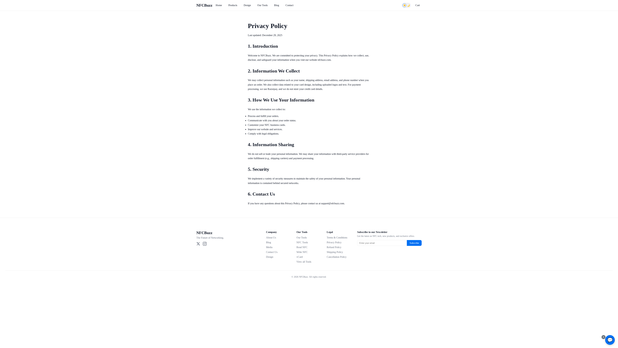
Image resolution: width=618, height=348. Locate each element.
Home (219, 5)
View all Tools (303, 261)
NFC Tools (302, 242)
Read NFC (302, 247)
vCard (299, 257)
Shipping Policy (335, 252)
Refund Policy (334, 247)
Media (269, 247)
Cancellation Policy (336, 257)
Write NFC (302, 252)
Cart (417, 5)
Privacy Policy (334, 242)
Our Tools (262, 5)
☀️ (404, 5)
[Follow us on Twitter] (198, 244)
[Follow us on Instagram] (205, 244)
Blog (276, 5)
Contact (289, 5)
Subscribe (414, 243)
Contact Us (271, 252)
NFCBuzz (204, 5)
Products (232, 5)
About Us (271, 237)
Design (247, 5)
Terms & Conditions (337, 237)
